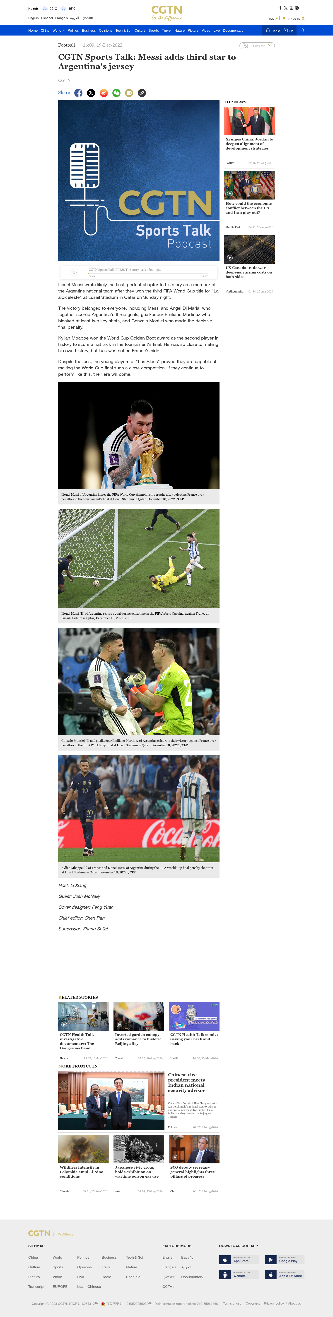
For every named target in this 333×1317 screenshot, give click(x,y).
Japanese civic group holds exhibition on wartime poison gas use (137, 1171)
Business (89, 30)
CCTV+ (168, 1286)
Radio (275, 31)
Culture (140, 30)
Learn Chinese (89, 1286)
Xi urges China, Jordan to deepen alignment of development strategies (249, 143)
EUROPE (60, 1286)
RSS (271, 19)
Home (33, 30)
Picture (193, 30)
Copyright (253, 1303)
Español (47, 18)
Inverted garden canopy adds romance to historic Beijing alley (138, 1039)
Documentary (233, 30)
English (33, 18)
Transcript (36, 1286)
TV (291, 31)
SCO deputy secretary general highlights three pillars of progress (192, 1171)
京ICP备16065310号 (83, 1303)
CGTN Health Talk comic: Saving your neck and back (194, 1039)
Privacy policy (274, 1303)
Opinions (105, 30)
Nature (179, 30)
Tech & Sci (123, 30)
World (57, 30)
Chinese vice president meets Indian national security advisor (186, 1082)
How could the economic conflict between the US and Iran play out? (249, 207)
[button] (64, 1025)
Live (217, 30)
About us (294, 1303)
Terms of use (232, 1303)
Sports (154, 30)
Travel (166, 30)
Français (61, 18)
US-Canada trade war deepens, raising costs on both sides (249, 272)
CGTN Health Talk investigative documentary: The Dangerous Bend (77, 1041)
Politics (73, 30)
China (45, 30)
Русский (87, 18)
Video (206, 30)
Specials (133, 1277)
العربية (74, 18)
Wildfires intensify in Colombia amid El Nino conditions (81, 1171)
